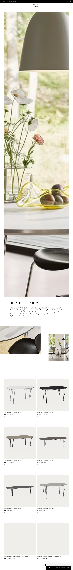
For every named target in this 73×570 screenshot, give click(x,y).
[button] (58, 568)
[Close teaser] (45, 565)
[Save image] (67, 14)
